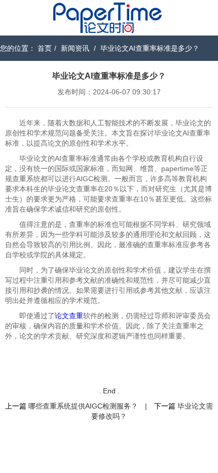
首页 (45, 48)
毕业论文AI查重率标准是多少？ (149, 48)
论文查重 (69, 316)
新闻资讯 (75, 48)
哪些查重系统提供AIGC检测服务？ (83, 406)
